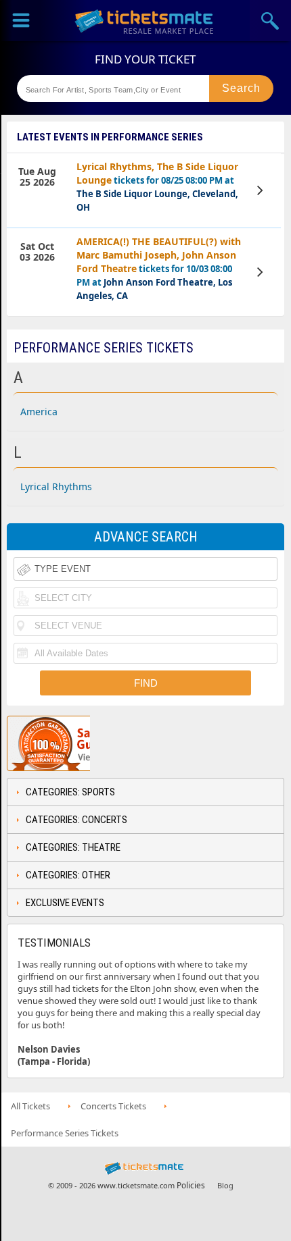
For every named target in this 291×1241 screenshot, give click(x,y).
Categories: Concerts (76, 820)
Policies (191, 1185)
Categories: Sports (70, 792)
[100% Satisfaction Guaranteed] (76, 743)
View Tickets (262, 190)
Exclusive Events (65, 903)
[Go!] (241, 88)
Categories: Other (68, 875)
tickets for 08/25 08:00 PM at (157, 186)
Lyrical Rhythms (56, 486)
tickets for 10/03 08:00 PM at (158, 268)
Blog (225, 1185)
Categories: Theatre (73, 847)
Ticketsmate (145, 20)
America (39, 411)
